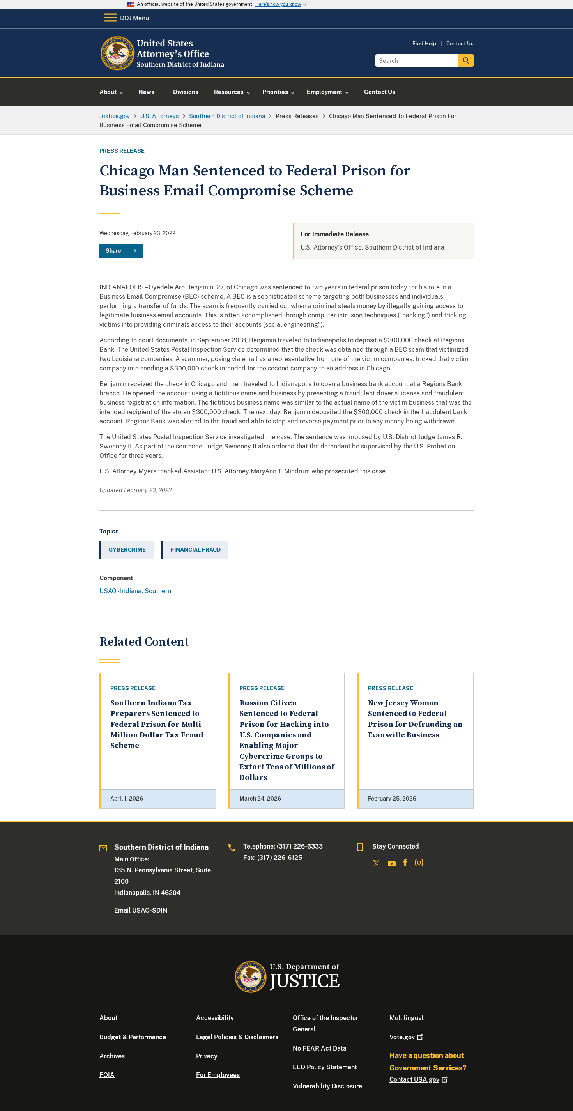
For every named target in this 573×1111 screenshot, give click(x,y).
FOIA (107, 1075)
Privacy (207, 1056)
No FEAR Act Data (320, 1048)
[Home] (162, 68)
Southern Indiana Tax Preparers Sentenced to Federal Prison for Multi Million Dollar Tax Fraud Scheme (156, 724)
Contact (414, 1079)
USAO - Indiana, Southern (135, 591)
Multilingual (406, 1018)
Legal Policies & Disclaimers (237, 1037)
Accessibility (215, 1018)
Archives (112, 1056)
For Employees (218, 1075)
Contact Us (460, 43)
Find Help (424, 43)
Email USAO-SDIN (140, 910)
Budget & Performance (132, 1037)
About (108, 1018)
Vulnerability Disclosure (327, 1086)
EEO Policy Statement (325, 1067)
